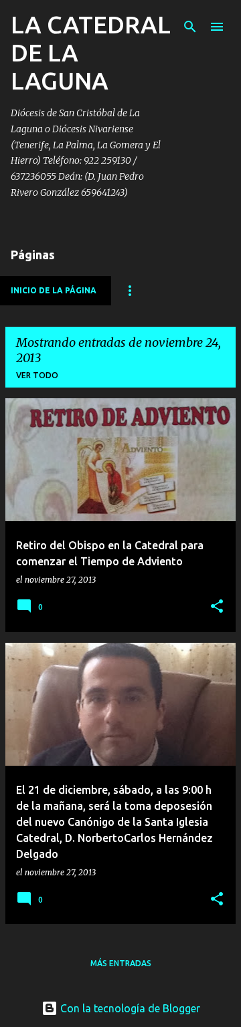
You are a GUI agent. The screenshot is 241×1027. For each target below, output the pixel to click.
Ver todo (37, 375)
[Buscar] (190, 27)
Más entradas (120, 963)
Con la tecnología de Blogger (129, 1008)
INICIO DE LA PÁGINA (53, 290)
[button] (217, 607)
